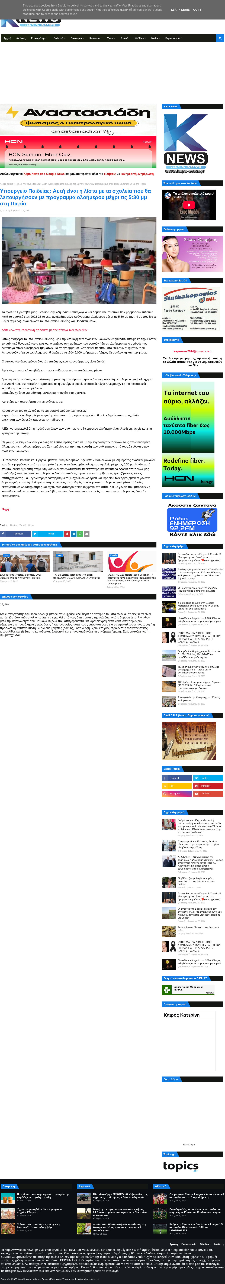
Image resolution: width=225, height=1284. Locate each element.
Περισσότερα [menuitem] (172, 38)
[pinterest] (208, 786)
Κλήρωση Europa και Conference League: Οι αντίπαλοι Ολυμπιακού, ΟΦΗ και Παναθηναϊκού (196, 1227)
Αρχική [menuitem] (7, 38)
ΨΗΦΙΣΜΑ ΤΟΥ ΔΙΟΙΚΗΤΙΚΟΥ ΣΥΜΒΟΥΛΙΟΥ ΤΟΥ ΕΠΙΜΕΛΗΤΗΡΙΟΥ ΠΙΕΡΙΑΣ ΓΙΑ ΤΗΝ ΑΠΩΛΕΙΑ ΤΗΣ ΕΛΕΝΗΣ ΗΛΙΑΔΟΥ (199, 637)
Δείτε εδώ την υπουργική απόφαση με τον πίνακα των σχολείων (45, 330)
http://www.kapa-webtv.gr (87, 1279)
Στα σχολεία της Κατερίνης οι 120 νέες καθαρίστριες (199, 699)
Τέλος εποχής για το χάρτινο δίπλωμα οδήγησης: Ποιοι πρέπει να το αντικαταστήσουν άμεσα (198, 669)
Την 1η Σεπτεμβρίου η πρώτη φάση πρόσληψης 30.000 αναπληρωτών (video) (76, 576)
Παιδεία (13, 525)
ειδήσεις (110, 174)
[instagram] (177, 794)
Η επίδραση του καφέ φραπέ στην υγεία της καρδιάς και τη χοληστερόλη (43, 1196)
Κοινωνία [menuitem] (94, 38)
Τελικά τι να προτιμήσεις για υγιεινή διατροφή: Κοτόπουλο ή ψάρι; (38, 1225)
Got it (198, 9)
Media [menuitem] (154, 38)
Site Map (205, 1244)
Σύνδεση (219, 1244)
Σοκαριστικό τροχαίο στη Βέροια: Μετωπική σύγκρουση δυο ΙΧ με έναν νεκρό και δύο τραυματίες (198, 605)
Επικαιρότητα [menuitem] (38, 38)
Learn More (180, 9)
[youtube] (208, 794)
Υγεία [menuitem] (110, 38)
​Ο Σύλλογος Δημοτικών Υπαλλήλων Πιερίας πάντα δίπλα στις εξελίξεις (197, 589)
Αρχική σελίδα (6, 184)
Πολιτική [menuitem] (58, 38)
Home (18, 184)
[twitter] (208, 778)
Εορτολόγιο (189, 1144)
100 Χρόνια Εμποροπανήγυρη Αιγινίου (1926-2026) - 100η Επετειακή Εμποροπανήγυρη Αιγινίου (199, 685)
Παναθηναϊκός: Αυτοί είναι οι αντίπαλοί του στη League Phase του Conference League (195, 1211)
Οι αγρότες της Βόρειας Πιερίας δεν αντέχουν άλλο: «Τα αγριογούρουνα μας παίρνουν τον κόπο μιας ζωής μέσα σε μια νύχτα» (200, 913)
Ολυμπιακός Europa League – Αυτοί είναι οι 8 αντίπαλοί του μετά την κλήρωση (196, 1196)
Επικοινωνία (189, 1244)
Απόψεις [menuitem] (21, 38)
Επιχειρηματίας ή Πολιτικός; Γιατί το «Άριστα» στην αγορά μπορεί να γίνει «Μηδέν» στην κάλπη (198, 844)
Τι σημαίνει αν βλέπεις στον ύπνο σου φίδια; (199, 929)
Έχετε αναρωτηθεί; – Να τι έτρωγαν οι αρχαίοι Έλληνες (39, 1211)
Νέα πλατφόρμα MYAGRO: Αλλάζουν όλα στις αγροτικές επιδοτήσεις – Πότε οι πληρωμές (120, 1196)
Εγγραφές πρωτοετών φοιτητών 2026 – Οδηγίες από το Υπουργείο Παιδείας (22, 576)
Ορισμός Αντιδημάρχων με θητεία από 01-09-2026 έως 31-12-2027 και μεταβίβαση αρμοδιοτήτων (199, 654)
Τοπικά (23, 525)
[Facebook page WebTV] (208, 801)
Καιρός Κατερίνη (182, 1015)
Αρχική (173, 1244)
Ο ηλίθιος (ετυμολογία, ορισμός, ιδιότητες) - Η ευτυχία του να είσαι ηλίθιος (196, 881)
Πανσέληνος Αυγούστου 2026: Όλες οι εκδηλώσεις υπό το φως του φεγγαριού (199, 619)
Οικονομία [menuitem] (76, 38)
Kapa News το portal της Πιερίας (33, 1279)
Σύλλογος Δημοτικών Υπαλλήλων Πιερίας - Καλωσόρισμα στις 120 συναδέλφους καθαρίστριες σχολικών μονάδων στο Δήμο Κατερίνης (200, 574)
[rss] (177, 786)
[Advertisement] (112, 68)
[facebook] (177, 778)
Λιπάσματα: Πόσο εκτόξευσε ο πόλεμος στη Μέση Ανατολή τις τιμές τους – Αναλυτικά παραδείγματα (119, 1227)
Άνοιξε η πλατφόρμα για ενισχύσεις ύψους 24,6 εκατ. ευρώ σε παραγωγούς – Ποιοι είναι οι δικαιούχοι (120, 1212)
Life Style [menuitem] (139, 38)
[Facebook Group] (177, 801)
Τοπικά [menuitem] (124, 38)
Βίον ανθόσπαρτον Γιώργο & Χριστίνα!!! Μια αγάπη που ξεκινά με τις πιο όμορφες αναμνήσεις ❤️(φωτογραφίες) (199, 557)
